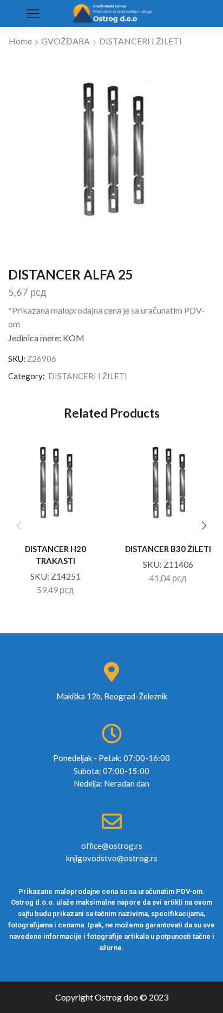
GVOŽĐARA (65, 41)
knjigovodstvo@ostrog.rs (112, 858)
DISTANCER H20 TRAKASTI (55, 555)
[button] (204, 525)
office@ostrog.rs (111, 845)
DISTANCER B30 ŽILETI (168, 549)
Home (20, 41)
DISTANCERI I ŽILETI (140, 41)
